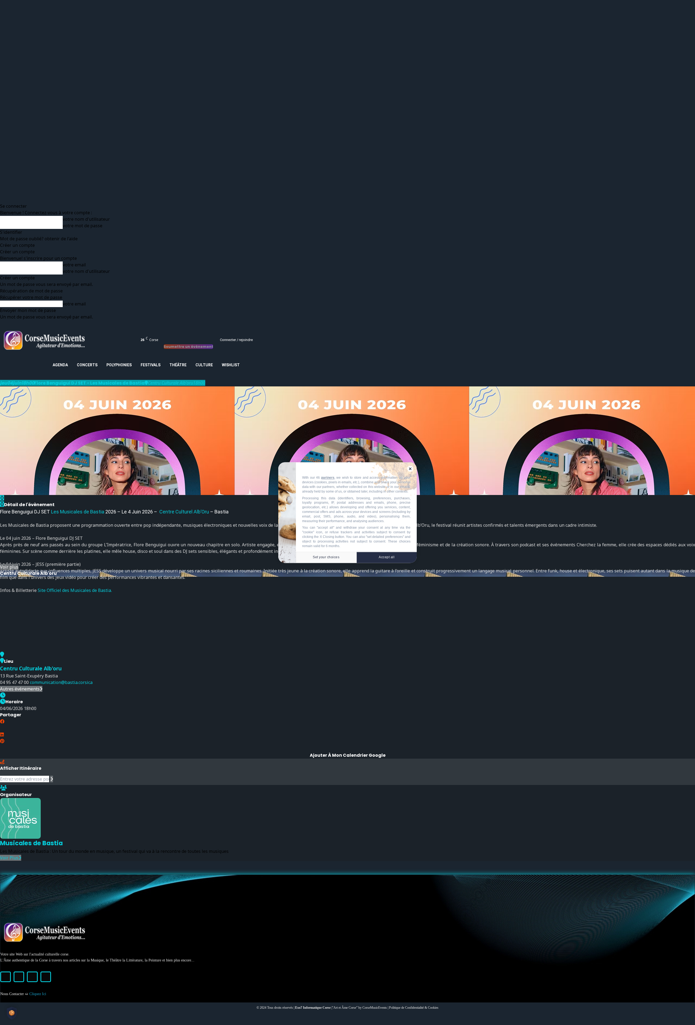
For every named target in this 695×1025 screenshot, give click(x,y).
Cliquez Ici (37, 994)
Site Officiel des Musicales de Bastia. (74, 590)
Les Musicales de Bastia (78, 512)
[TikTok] (32, 977)
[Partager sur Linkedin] (2, 734)
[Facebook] (5, 977)
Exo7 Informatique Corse (313, 1008)
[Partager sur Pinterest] (2, 741)
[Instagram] (19, 977)
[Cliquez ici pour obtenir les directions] (51, 779)
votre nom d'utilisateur (86, 219)
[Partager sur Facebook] (2, 721)
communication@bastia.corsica (61, 682)
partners (327, 478)
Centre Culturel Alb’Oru (183, 512)
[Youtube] (45, 977)
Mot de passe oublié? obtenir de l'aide (39, 239)
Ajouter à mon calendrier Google (348, 755)
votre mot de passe (82, 226)
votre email (74, 265)
